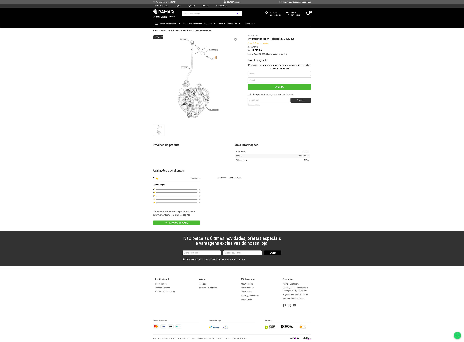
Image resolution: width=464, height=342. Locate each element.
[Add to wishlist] (235, 39)
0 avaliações (264, 43)
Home (157, 30)
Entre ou (273, 12)
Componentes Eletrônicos (201, 30)
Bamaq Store (233, 24)
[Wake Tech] (294, 338)
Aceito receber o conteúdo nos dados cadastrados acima (215, 259)
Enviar (273, 253)
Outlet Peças (249, 24)
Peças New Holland (191, 24)
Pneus (220, 24)
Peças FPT (209, 24)
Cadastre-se (275, 15)
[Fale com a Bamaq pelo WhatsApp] (457, 335)
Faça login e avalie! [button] (179, 223)
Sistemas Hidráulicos (183, 30)
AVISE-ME (279, 87)
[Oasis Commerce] (307, 338)
